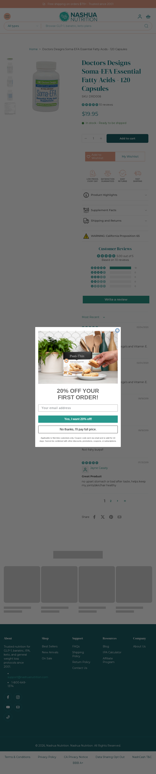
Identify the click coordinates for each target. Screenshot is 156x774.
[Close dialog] (117, 330)
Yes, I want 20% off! (78, 419)
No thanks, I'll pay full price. (78, 429)
